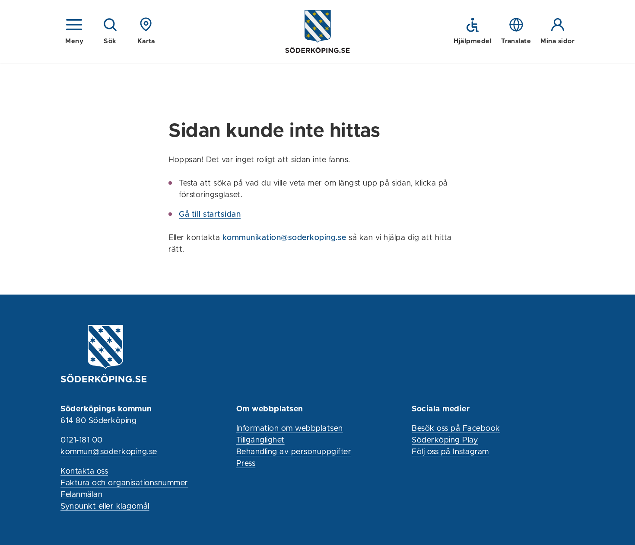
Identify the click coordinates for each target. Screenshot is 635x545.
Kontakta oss (84, 471)
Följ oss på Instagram (450, 452)
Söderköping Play (445, 440)
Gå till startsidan (210, 214)
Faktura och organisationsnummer (124, 483)
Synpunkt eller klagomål (104, 506)
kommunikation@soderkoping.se (285, 238)
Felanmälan (81, 495)
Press (246, 464)
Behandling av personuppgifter (294, 452)
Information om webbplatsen (289, 429)
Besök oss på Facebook (456, 429)
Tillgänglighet (260, 440)
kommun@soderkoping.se (108, 452)
